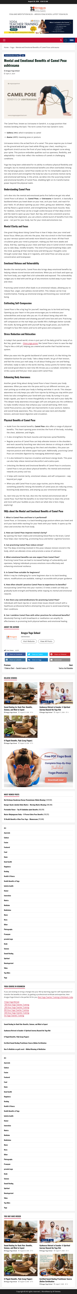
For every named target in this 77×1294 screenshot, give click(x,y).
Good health (8, 862)
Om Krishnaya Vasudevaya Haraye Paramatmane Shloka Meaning (24, 800)
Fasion (6, 842)
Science (6, 948)
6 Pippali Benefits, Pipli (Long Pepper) (18, 740)
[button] (4, 40)
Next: (66, 666)
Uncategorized (8, 963)
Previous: (19, 666)
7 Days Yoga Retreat (11, 1002)
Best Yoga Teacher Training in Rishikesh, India (55, 997)
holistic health (8, 886)
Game (6, 857)
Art (5, 828)
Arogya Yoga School (13, 71)
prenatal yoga (8, 939)
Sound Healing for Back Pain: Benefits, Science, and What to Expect (18, 708)
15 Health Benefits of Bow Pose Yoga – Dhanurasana (21, 819)
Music (6, 915)
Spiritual (44, 702)
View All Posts (46, 641)
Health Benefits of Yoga (12, 55)
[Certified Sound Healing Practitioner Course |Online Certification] (56, 1265)
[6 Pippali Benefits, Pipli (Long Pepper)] (20, 726)
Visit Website (29, 641)
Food (5, 852)
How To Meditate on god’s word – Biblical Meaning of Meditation (25, 1049)
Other (6, 924)
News (5, 919)
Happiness (7, 866)
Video (71, 40)
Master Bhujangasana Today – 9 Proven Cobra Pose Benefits (23, 814)
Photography (8, 929)
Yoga (22, 55)
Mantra (6, 900)
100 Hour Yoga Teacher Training (16, 1004)
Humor (6, 891)
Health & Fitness (9, 876)
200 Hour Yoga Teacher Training (16, 1007)
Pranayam (7, 934)
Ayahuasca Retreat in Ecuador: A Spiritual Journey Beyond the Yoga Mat (55, 708)
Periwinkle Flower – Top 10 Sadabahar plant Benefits (21, 809)
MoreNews (46, 1291)
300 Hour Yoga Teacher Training (16, 1010)
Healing (6, 871)
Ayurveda (7, 833)
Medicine (7, 905)
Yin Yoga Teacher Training (14, 1015)
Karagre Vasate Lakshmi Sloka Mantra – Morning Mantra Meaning (25, 805)
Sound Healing (8, 953)
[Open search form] (61, 40)
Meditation (7, 910)
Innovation (7, 895)
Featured (7, 847)
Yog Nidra (7, 973)
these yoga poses (30, 343)
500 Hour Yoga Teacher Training (16, 1013)
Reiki (5, 944)
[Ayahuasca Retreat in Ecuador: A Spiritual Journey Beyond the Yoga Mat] (56, 693)
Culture (6, 837)
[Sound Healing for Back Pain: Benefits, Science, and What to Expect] (20, 693)
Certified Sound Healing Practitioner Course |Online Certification (25, 1043)
